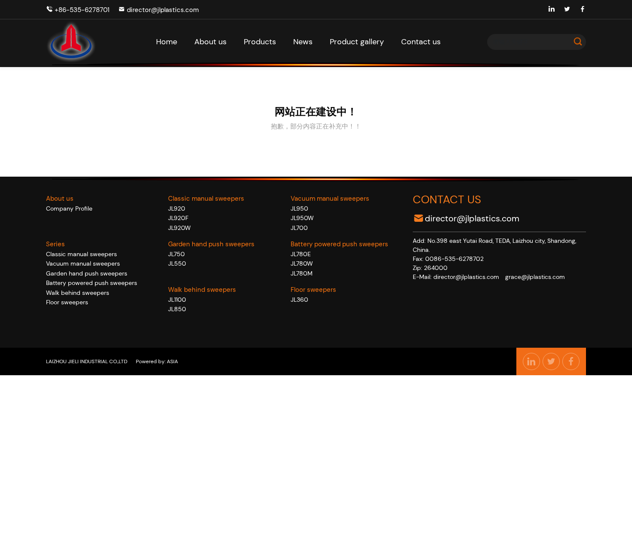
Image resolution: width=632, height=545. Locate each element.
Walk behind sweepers (77, 293)
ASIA (172, 361)
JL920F (178, 218)
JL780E (301, 254)
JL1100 (177, 299)
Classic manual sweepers (81, 254)
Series (55, 244)
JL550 (177, 263)
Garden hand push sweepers (86, 273)
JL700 (299, 228)
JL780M (302, 273)
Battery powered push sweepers (91, 283)
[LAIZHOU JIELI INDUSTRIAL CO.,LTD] (71, 41)
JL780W (302, 263)
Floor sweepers (67, 302)
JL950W (302, 218)
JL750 (176, 254)
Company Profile (69, 208)
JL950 (299, 208)
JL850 (177, 309)
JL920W (179, 228)
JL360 (299, 299)
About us (60, 198)
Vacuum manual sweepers (83, 263)
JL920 (176, 208)
